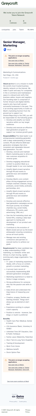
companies (6, 30)
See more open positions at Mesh (18, 381)
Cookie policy (23, 401)
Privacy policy (13, 401)
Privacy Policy (28, 411)
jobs (14, 30)
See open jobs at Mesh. (16, 60)
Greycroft (10, 3)
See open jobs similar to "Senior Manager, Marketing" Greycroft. (18, 64)
